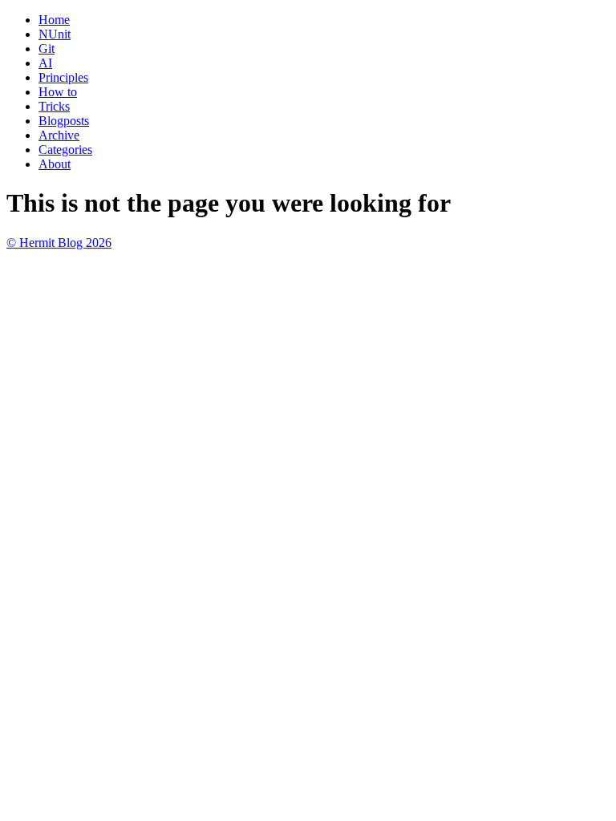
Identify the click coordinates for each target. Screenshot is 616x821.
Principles (63, 77)
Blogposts (63, 120)
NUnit (54, 34)
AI (45, 63)
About (54, 164)
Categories (65, 149)
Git (46, 48)
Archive (58, 135)
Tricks (54, 106)
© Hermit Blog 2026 (58, 242)
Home (54, 19)
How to (57, 92)
